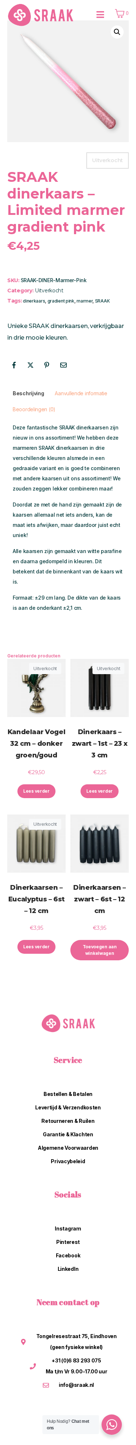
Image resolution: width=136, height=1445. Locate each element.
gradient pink (61, 301)
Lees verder (36, 791)
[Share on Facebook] (13, 365)
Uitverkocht (49, 290)
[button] (117, 32)
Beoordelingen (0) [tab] (34, 409)
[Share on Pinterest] (46, 365)
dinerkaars (34, 301)
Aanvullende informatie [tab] (81, 393)
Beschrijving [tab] (28, 393)
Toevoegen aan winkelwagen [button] (100, 950)
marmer (84, 301)
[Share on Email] (63, 365)
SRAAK (102, 301)
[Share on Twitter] (30, 365)
